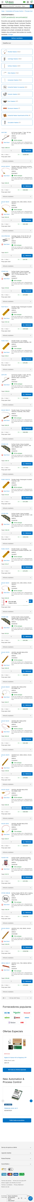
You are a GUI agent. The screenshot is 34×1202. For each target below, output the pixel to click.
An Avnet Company (6, 1195)
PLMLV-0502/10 (5, 479)
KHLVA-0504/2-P (5, 929)
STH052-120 (4, 444)
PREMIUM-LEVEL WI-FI (11, 1108)
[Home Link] (12, 2)
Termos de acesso (6, 1180)
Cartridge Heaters (13, 59)
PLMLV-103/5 (4, 340)
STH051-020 (4, 271)
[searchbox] (15, 6)
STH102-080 (4, 513)
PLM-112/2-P (4, 306)
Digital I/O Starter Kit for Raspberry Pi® (15, 1057)
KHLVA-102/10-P (5, 721)
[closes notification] (27, 601)
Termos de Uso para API (19, 1180)
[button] (2, 2)
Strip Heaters (11, 73)
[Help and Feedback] (30, 1198)
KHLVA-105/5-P (5, 410)
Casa (2, 11)
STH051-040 (4, 617)
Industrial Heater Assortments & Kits (18, 115)
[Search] (31, 6)
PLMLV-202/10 (5, 549)
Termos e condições (6, 1184)
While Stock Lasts (9, 1060)
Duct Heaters (11, 101)
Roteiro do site (5, 1187)
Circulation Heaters (13, 122)
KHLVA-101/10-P (5, 166)
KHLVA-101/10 (5, 823)
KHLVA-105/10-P (5, 202)
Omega (10, 34)
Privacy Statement (18, 1184)
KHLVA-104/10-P (5, 583)
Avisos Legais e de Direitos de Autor (11, 1182)
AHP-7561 (4, 132)
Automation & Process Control (14, 11)
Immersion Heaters (13, 80)
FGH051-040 (4, 857)
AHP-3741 (4, 374)
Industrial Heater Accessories (16, 87)
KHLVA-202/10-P (5, 653)
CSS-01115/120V (5, 236)
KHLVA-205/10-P (5, 755)
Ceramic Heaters (12, 94)
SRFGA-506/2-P (5, 963)
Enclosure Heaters (13, 108)
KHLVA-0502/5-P (5, 687)
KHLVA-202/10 (5, 789)
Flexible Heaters (12, 51)
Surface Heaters (12, 66)
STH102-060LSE (5, 893)
